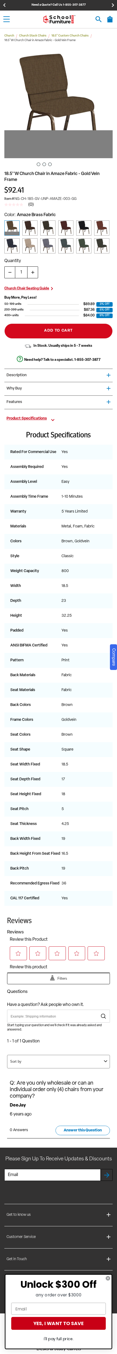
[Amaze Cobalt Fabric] (12, 245)
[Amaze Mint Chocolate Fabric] (48, 228)
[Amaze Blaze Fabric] (30, 228)
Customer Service (21, 1237)
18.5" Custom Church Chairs (70, 35)
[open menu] (6, 19)
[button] (58, 104)
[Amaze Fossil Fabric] (30, 245)
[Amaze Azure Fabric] (65, 245)
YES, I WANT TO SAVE (58, 1323)
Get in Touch (17, 1259)
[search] (99, 19)
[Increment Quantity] (32, 272)
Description (17, 375)
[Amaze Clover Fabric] (83, 245)
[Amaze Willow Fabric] (101, 245)
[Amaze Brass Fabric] (12, 228)
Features (14, 402)
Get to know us (19, 1215)
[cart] (110, 22)
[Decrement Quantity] (9, 272)
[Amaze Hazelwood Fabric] (48, 245)
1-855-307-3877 (87, 360)
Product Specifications (27, 419)
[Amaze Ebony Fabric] (83, 228)
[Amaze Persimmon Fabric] (101, 228)
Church (9, 35)
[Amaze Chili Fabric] (65, 228)
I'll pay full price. (58, 1339)
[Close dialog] (108, 1278)
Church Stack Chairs (33, 35)
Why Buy (14, 389)
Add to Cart (58, 331)
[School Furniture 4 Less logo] (59, 19)
